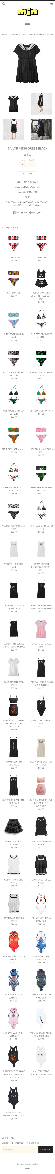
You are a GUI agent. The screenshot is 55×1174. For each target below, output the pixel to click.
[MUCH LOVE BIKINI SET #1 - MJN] (41, 511)
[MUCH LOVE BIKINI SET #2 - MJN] (13, 511)
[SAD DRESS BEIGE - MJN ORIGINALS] (41, 747)
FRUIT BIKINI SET (14, 292)
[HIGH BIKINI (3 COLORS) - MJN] (41, 434)
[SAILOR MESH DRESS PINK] (41, 629)
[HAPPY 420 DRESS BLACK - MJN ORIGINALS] (41, 667)
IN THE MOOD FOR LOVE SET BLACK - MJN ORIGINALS (14, 723)
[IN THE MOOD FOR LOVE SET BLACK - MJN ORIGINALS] (13, 705)
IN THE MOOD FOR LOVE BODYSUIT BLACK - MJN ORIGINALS (14, 1074)
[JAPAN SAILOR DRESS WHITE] (13, 903)
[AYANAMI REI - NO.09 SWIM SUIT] (41, 980)
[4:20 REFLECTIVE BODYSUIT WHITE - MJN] (41, 1056)
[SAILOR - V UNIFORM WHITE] (13, 865)
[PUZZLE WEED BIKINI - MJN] (13, 319)
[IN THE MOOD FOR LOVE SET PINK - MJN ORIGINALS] (41, 785)
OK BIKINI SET (41, 257)
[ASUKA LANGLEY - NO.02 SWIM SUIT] (13, 941)
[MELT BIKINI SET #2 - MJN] (13, 434)
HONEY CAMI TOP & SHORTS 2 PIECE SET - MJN (41, 295)
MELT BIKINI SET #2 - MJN (13, 449)
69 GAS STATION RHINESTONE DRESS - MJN (41, 567)
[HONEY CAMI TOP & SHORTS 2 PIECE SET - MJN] (41, 278)
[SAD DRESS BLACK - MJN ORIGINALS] (13, 785)
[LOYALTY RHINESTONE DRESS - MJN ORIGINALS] (13, 629)
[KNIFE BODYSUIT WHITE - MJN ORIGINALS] (41, 1018)
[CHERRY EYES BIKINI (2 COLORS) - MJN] (13, 473)
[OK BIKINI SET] (41, 243)
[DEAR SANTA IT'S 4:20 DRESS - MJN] (13, 591)
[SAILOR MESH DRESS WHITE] (13, 667)
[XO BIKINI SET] (13, 243)
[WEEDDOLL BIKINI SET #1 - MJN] (41, 358)
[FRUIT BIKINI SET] (13, 278)
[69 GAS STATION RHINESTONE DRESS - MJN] (41, 549)
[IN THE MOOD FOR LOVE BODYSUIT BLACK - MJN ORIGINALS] (13, 1056)
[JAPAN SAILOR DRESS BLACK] (41, 865)
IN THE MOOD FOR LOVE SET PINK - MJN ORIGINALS (41, 803)
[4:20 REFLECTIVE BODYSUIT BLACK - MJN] (13, 1098)
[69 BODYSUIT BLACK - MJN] (41, 705)
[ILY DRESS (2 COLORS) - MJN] (13, 549)
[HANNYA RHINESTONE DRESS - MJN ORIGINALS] (41, 591)
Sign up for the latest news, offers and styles (20, 1142)
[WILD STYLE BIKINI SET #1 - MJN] (13, 358)
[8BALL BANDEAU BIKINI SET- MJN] (41, 473)
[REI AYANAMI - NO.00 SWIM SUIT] (41, 903)
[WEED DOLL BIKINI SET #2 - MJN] (13, 396)
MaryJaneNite (33, 1164)
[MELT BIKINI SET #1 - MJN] (41, 396)
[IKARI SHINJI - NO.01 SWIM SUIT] (41, 941)
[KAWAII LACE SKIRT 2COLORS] (13, 826)
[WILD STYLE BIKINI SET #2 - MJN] (41, 319)
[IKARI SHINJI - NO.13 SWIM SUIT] (13, 980)
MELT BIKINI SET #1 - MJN (41, 410)
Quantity (32, 160)
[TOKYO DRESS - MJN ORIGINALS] (13, 747)
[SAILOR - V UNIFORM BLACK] (41, 826)
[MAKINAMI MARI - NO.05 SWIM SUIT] (13, 1018)
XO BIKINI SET (13, 257)
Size (23, 160)
